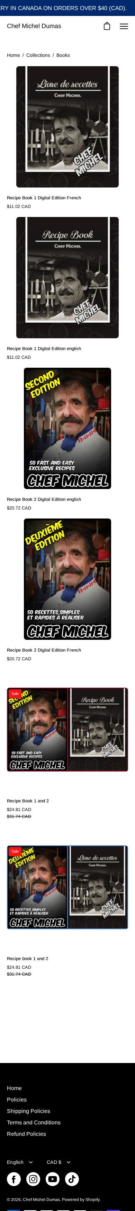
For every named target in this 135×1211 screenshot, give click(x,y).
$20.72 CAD (19, 508)
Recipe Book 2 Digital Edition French (44, 650)
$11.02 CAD (19, 206)
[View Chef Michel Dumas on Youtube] (53, 1179)
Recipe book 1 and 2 (27, 958)
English (15, 1162)
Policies (17, 1100)
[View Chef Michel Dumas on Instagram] (33, 1179)
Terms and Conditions (34, 1122)
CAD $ (54, 1162)
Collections (38, 55)
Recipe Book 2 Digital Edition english (44, 499)
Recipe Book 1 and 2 (28, 800)
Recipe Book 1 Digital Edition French (44, 197)
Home (13, 55)
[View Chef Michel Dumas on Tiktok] (72, 1179)
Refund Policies (26, 1134)
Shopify (92, 1199)
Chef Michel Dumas (34, 26)
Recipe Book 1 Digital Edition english (44, 348)
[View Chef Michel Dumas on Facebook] (14, 1179)
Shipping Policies (28, 1111)
